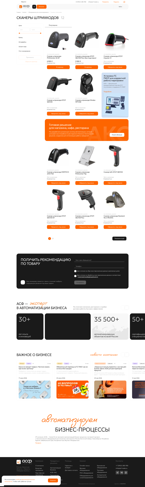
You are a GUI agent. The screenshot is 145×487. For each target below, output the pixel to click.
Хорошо (53, 480)
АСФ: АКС (53, 472)
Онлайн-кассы (85, 466)
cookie (18, 479)
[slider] (19, 33)
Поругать (116, 2)
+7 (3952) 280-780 (122, 465)
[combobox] (58, 25)
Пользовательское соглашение (87, 483)
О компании (39, 466)
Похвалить (105, 2)
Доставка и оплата (71, 470)
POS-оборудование (86, 473)
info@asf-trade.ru (121, 468)
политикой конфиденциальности (88, 277)
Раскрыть (38, 443)
